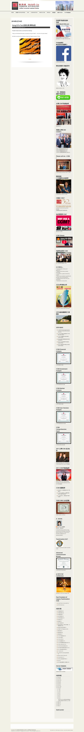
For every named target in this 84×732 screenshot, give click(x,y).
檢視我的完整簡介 (59, 535)
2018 (58, 677)
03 (58, 696)
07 (58, 694)
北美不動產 (60, 616)
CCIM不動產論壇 (67, 12)
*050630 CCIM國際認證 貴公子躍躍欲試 (64, 491)
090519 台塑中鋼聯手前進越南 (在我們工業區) (63, 342)
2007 (58, 704)
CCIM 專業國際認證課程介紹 (63, 642)
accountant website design (68, 730)
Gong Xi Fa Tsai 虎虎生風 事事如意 (64, 699)
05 (58, 695)
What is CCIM (42, 12)
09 (58, 693)
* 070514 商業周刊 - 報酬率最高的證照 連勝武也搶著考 (63, 493)
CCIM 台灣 (60, 639)
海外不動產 (60, 623)
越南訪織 (59, 630)
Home (12, 12)
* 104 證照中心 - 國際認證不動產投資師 (63, 496)
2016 (58, 680)
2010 (58, 687)
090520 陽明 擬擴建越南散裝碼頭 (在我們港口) (64, 340)
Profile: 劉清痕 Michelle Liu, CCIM (64, 700)
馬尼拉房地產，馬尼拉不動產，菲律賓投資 (64, 625)
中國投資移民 (60, 612)
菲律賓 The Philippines (20, 12)
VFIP (28, 12)
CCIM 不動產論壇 (61, 635)
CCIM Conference (61, 644)
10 (58, 691)
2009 (58, 701)
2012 (58, 685)
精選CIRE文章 (59, 12)
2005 (58, 705)
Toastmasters (60, 657)
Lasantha (27, 730)
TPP (58, 660)
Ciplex (62, 730)
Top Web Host (52, 730)
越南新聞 (59, 632)
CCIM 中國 (60, 637)
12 (58, 689)
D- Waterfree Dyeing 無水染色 (63, 652)
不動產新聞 (60, 611)
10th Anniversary (61, 604)
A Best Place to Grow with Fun (63, 603)
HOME (30, 59)
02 (58, 698)
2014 (58, 682)
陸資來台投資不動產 (61, 627)
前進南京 (59, 619)
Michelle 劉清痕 (61, 526)
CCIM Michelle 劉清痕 (62, 645)
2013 (58, 683)
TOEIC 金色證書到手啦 (62, 658)
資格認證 (53, 12)
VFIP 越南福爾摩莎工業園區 (63, 662)
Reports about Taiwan (62, 655)
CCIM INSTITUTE (34, 12)
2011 (58, 686)
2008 (58, 703)
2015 (58, 681)
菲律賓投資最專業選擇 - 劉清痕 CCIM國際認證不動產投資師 (26, 729)
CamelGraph (18, 730)
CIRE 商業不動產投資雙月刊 (63, 647)
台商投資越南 (60, 617)
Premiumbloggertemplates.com (35, 730)
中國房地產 (60, 614)
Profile (48, 12)
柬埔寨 (59, 621)
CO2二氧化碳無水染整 (62, 649)
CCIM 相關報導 (60, 640)
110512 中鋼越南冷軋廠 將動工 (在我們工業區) (63, 337)
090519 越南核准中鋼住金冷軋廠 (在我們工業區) (64, 345)
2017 (58, 678)
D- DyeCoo (60, 651)
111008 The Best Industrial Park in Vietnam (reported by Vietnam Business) (64, 331)
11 (58, 690)
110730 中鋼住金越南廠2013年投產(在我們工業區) (64, 334)
